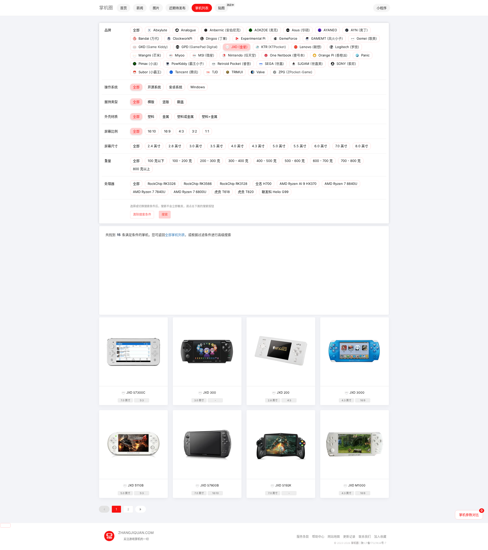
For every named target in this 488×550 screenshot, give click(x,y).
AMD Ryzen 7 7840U (149, 192)
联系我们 (365, 537)
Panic (365, 55)
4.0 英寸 (237, 146)
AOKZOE (265, 30)
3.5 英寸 (216, 146)
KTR (273, 47)
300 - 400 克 (238, 161)
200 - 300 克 (210, 161)
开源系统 (154, 87)
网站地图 (334, 537)
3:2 (194, 131)
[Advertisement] (244, 275)
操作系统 (111, 87)
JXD (239, 47)
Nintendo (241, 55)
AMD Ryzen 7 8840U (341, 184)
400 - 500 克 (266, 161)
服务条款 (303, 537)
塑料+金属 (209, 116)
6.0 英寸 (320, 146)
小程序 (382, 8)
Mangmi (149, 55)
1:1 (207, 131)
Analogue (188, 30)
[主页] (111, 534)
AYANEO (330, 30)
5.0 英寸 (279, 146)
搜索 (165, 214)
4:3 (181, 131)
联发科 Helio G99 (275, 192)
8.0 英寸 (361, 146)
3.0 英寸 (195, 146)
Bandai (148, 38)
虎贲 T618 (222, 192)
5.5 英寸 (300, 146)
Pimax (148, 64)
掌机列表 (201, 8)
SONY (346, 64)
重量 (107, 161)
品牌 (107, 30)
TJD (214, 72)
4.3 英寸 (258, 146)
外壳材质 (111, 116)
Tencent (186, 72)
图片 (156, 8)
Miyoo (179, 55)
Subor (149, 72)
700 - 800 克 (351, 161)
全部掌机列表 (175, 235)
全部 (136, 30)
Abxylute (159, 30)
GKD (153, 47)
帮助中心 (318, 537)
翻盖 (180, 102)
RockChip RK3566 (198, 184)
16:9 (167, 131)
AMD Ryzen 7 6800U (190, 192)
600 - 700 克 (323, 161)
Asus (300, 30)
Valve (260, 72)
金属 (165, 116)
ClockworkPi (182, 38)
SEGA (274, 64)
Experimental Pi (252, 38)
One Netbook (287, 55)
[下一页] (140, 509)
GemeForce (287, 38)
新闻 (139, 8)
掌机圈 (106, 7)
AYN (359, 30)
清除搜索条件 (142, 214)
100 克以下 (156, 161)
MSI (205, 55)
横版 (151, 102)
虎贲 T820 (246, 192)
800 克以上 (141, 169)
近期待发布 (177, 8)
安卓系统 (175, 87)
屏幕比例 (111, 131)
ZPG (295, 72)
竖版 (165, 102)
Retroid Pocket (234, 64)
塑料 (151, 116)
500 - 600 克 (295, 161)
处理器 (109, 184)
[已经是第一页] (104, 509)
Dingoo (216, 38)
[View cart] (5, 525)
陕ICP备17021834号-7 (373, 542)
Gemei (366, 38)
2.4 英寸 (154, 146)
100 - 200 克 (182, 161)
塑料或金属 (185, 116)
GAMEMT (326, 38)
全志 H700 (263, 184)
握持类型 (111, 102)
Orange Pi (332, 55)
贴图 (221, 8)
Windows (197, 87)
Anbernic (225, 30)
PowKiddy (187, 64)
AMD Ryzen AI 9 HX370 (298, 184)
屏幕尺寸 (111, 146)
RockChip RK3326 (162, 184)
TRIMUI (237, 72)
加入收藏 (380, 537)
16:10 (152, 131)
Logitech (346, 47)
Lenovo (310, 47)
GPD (199, 47)
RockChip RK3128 (233, 184)
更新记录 (349, 537)
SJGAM (310, 64)
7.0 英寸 (341, 146)
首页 (123, 8)
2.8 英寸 (175, 146)
